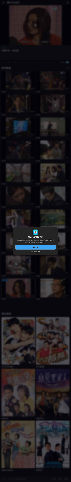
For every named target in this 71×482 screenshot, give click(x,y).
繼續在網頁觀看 (35, 252)
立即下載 (35, 247)
